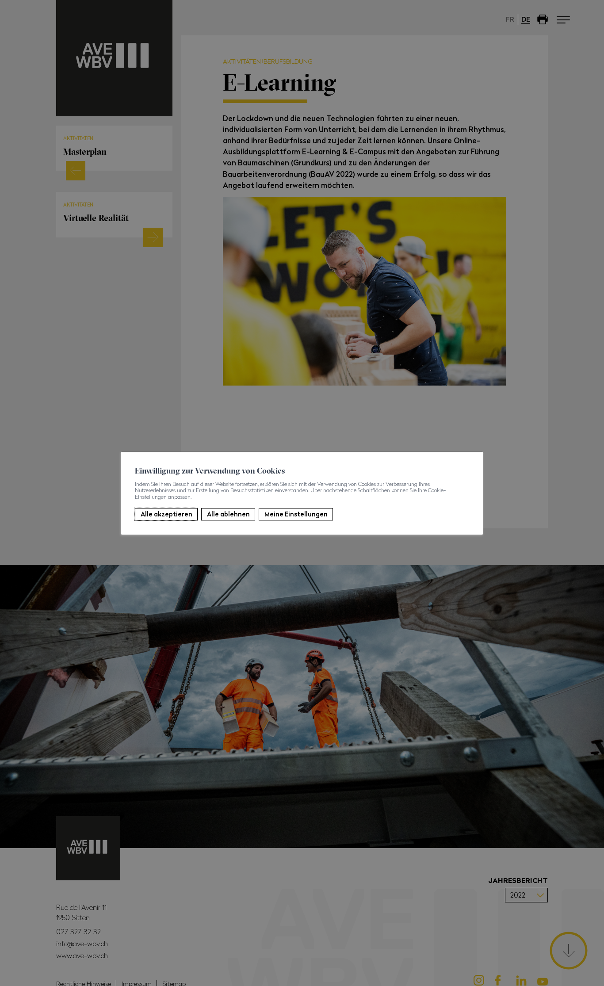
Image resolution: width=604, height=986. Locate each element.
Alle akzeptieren (166, 514)
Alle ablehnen (228, 514)
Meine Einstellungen (296, 514)
